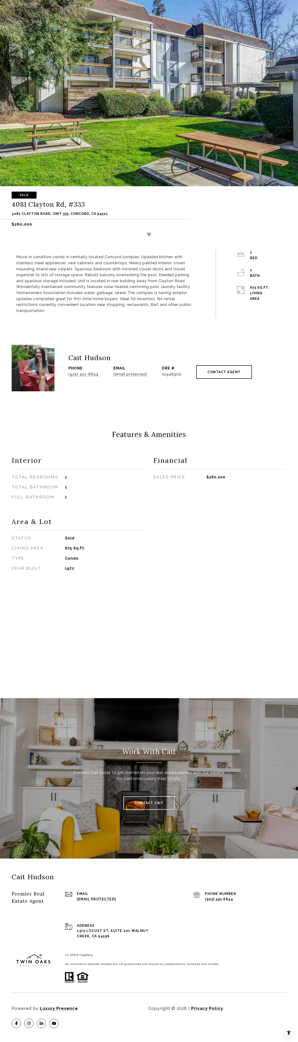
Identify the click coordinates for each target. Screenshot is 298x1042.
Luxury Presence (59, 1008)
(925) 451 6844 (219, 899)
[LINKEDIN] (41, 1023)
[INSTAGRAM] (29, 1023)
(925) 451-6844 (83, 374)
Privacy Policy (207, 1008)
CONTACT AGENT (224, 372)
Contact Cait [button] (149, 803)
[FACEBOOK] (16, 1023)
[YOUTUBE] (54, 1023)
